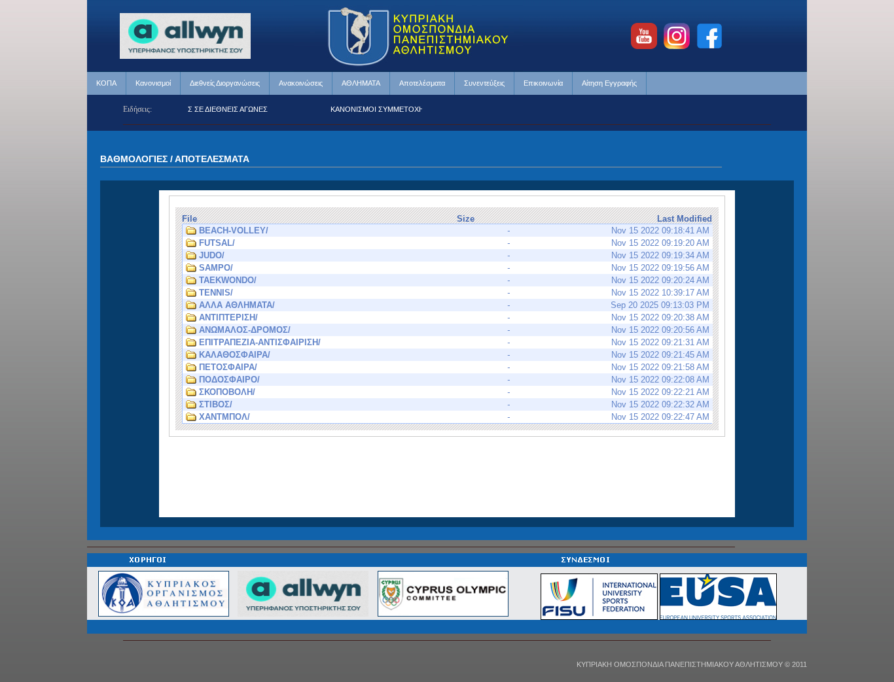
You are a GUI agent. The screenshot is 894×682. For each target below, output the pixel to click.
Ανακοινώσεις (301, 83)
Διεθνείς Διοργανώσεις (225, 83)
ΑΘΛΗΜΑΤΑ (361, 83)
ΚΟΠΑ (106, 83)
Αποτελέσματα (422, 83)
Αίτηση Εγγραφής (609, 83)
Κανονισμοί (153, 83)
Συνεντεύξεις (484, 83)
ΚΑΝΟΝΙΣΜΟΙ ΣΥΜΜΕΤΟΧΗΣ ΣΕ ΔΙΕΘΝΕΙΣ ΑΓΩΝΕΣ (408, 109)
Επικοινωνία (543, 83)
